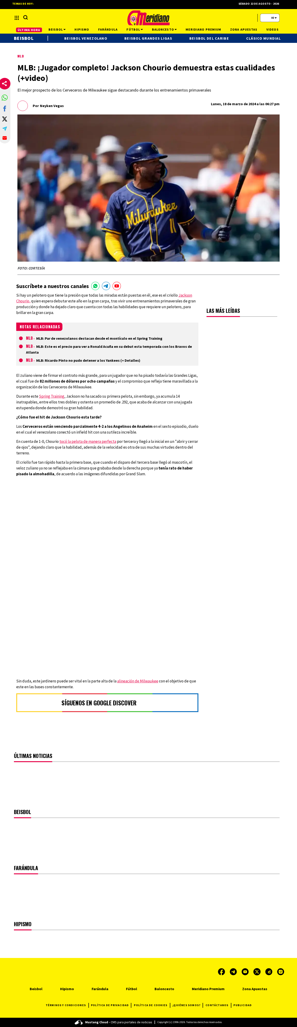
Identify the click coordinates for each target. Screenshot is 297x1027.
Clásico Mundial (263, 38)
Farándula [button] (108, 29)
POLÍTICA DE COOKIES (150, 1005)
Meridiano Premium (208, 988)
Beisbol (24, 38)
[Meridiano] (148, 17)
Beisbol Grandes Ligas (148, 38)
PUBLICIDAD (242, 1005)
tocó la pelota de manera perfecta (87, 441)
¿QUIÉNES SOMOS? (186, 1005)
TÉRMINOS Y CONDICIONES (66, 1005)
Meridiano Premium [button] (203, 29)
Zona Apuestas (254, 988)
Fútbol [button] (133, 29)
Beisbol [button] (55, 29)
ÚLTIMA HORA (29, 30)
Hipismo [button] (81, 29)
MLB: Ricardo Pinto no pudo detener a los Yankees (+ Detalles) (88, 360)
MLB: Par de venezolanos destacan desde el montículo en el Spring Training (99, 338)
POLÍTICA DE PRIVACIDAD (110, 1005)
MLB (20, 56)
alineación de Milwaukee (137, 681)
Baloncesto (164, 988)
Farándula (100, 988)
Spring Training (51, 396)
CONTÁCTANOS (217, 1005)
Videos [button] (272, 29)
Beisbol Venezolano (85, 38)
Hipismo (67, 988)
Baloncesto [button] (163, 29)
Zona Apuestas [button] (244, 29)
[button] (5, 98)
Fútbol (131, 988)
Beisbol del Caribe (209, 38)
